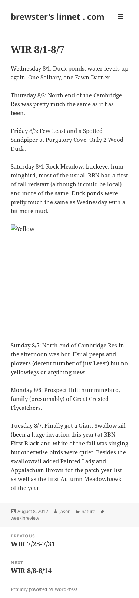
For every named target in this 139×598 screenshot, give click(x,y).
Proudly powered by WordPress (44, 589)
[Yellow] (69, 278)
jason (64, 511)
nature (88, 511)
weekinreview (25, 518)
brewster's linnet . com (58, 16)
